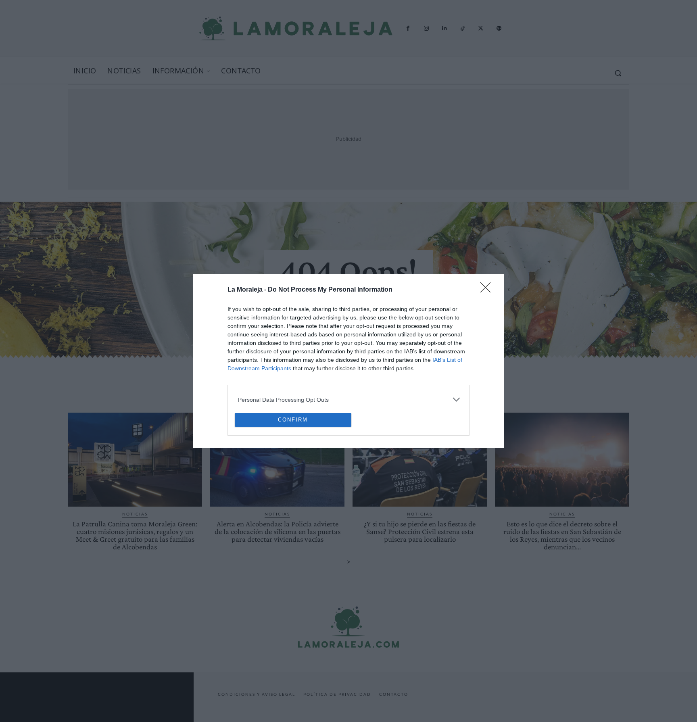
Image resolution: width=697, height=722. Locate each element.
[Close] (488, 231)
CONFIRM (293, 478)
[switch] (448, 358)
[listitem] (348, 341)
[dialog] (348, 361)
